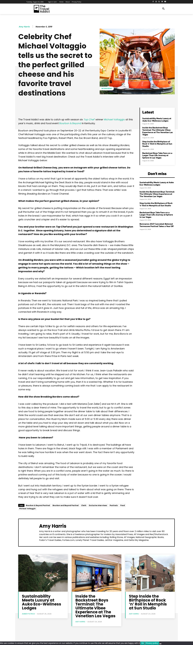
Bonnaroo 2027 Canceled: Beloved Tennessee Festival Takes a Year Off (157, 225)
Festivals (114, 505)
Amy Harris (24, 26)
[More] (102, 110)
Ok (142, 643)
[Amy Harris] (29, 532)
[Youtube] (165, 1)
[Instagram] (156, 1)
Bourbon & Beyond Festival (38, 505)
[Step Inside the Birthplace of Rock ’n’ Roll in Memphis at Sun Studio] (150, 573)
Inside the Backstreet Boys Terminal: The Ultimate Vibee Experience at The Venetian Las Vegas (157, 131)
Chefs (83, 505)
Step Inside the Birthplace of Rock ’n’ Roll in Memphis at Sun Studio (157, 144)
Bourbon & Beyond (70, 123)
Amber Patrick (28, 614)
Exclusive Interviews (98, 505)
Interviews (106, 88)
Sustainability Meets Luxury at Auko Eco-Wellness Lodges (156, 119)
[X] (159, 1)
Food (122, 505)
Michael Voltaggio (114, 119)
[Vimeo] (162, 1)
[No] (160, 643)
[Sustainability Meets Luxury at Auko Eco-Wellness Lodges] (43, 573)
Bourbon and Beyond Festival (66, 505)
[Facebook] (153, 1)
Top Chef (89, 119)
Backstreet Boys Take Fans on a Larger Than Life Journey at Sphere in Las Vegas (157, 155)
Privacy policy (152, 643)
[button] (163, 9)
